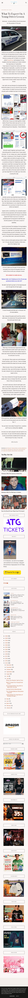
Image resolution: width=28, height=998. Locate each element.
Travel (12, 593)
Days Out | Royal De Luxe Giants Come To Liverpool (12, 511)
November (9, 667)
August (8, 674)
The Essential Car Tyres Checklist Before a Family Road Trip (17, 610)
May (7, 699)
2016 (6, 658)
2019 (6, 652)
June (7, 678)
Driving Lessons (17, 448)
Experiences (23, 448)
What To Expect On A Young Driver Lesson (14, 683)
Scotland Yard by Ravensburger (14, 689)
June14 (12, 450)
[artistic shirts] (13, 947)
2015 (6, 661)
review (15, 450)
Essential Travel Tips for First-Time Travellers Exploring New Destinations (17, 596)
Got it (17, 996)
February (8, 705)
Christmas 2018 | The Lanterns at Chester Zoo (11, 473)
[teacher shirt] (13, 769)
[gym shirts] (13, 820)
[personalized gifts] (13, 972)
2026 (6, 636)
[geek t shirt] (13, 871)
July (7, 676)
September (9, 672)
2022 (6, 645)
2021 (6, 647)
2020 (6, 649)
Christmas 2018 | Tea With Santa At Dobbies (11, 492)
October (8, 669)
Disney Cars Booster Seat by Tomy (14, 680)
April (7, 701)
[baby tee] (13, 794)
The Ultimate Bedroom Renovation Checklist (15, 692)
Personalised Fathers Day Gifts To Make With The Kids (14, 686)
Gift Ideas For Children (6, 450)
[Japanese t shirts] (13, 922)
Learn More (12, 996)
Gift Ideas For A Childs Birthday (18, 449)
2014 (6, 663)
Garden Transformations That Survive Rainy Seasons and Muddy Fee (17, 625)
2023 (6, 643)
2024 (6, 640)
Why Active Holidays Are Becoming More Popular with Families (17, 603)
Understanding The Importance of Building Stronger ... (14, 695)
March (8, 703)
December (9, 665)
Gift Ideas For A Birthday (6, 449)
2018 (6, 654)
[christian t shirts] (13, 896)
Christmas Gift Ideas (6, 9)
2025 (6, 638)
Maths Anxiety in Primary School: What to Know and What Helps (16, 618)
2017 (6, 656)
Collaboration (14, 600)
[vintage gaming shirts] (13, 845)
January (8, 708)
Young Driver (10, 60)
